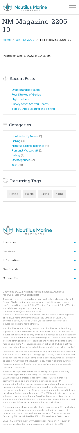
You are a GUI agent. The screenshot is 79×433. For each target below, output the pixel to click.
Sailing (16, 155)
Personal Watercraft (25, 151)
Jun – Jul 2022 (25, 40)
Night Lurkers (20, 99)
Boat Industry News (25, 136)
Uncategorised (21, 160)
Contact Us (10, 278)
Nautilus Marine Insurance (28, 146)
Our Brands (11, 269)
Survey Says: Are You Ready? (30, 104)
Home (7, 40)
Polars (29, 194)
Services (9, 251)
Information (11, 260)
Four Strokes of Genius (26, 95)
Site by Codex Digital (27, 295)
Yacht (15, 165)
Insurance (9, 242)
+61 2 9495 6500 (54, 424)
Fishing (16, 141)
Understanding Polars (26, 90)
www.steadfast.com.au (41, 420)
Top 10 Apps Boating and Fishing (33, 109)
